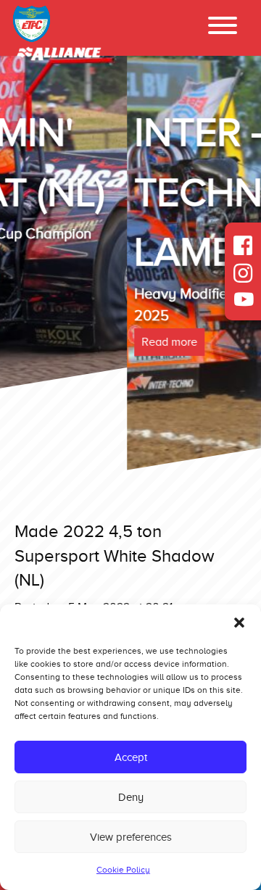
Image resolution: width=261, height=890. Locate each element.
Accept (131, 757)
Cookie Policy (123, 870)
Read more (42, 342)
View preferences (131, 837)
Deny (131, 797)
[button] (239, 622)
